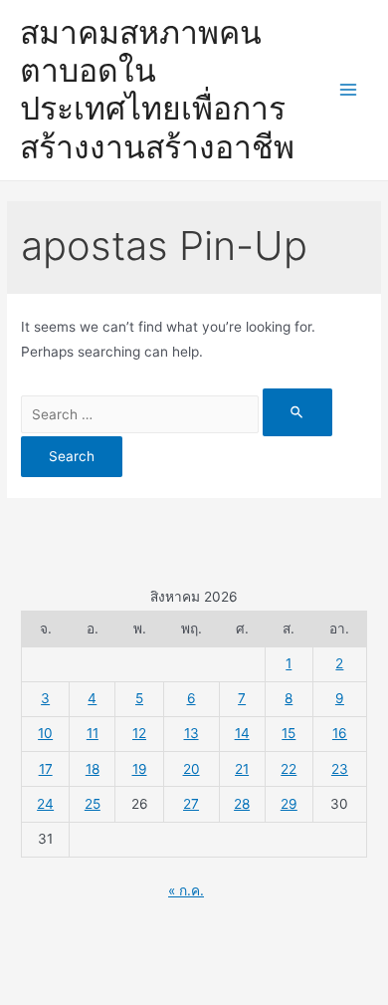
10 (45, 733)
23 (339, 769)
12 (139, 733)
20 (191, 769)
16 (339, 733)
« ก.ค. (186, 890)
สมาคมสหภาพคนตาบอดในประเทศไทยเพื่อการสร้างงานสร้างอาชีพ (157, 89)
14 (242, 733)
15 (288, 733)
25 (92, 804)
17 (46, 769)
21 (242, 769)
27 (191, 804)
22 (288, 769)
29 (289, 804)
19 (139, 769)
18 (92, 769)
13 (191, 733)
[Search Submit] (297, 411)
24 (45, 804)
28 (242, 804)
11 (92, 733)
